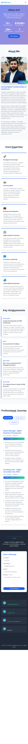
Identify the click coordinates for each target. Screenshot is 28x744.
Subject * (5, 569)
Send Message (14, 588)
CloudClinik (14, 422)
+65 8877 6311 (11, 613)
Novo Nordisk (8, 417)
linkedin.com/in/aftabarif (13, 621)
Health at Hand (19, 418)
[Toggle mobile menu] (25, 2)
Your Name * (6, 557)
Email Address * (7, 563)
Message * (7, 574)
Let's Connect (14, 36)
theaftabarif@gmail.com (13, 604)
